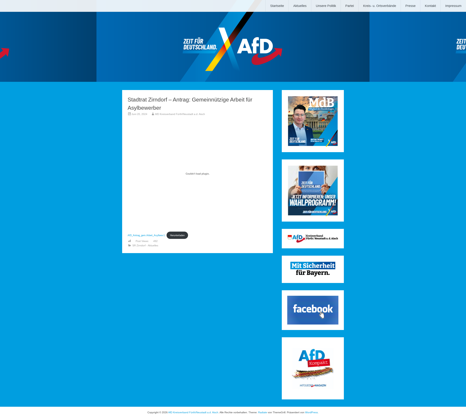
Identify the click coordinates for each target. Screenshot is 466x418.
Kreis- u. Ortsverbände (379, 6)
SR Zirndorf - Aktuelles (145, 245)
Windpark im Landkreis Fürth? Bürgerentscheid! (240, 262)
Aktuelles (300, 6)
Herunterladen (177, 235)
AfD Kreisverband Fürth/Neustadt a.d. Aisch (180, 114)
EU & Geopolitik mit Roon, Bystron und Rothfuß (154, 262)
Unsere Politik (326, 6)
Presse (410, 6)
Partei (349, 6)
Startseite (277, 6)
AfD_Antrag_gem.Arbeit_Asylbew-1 (146, 235)
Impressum (453, 6)
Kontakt (430, 6)
